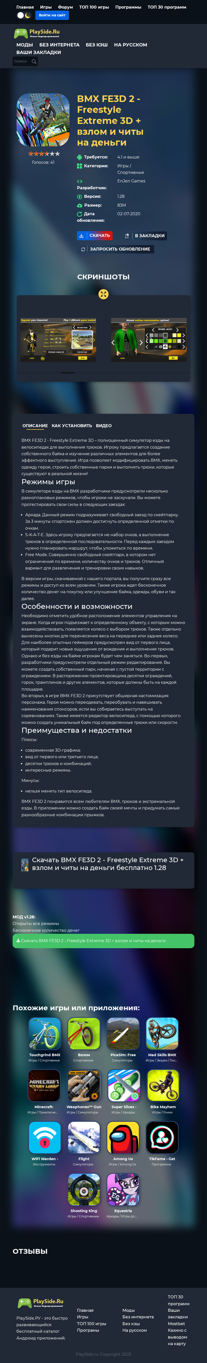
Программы (128, 7)
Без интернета (138, 1317)
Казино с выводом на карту (177, 1337)
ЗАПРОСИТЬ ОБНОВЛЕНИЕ (120, 249)
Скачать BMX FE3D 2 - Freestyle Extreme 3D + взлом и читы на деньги (93, 940)
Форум (65, 7)
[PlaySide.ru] (37, 33)
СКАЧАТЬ (100, 235)
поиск (21, 61)
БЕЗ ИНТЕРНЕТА (59, 45)
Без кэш (131, 1323)
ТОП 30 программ (167, 7)
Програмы (88, 1330)
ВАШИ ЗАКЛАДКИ (38, 52)
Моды (128, 1310)
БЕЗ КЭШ (97, 45)
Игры (46, 7)
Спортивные (130, 172)
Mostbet (176, 1323)
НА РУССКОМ (130, 45)
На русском (134, 1330)
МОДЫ (24, 45)
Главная (25, 7)
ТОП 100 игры (94, 7)
